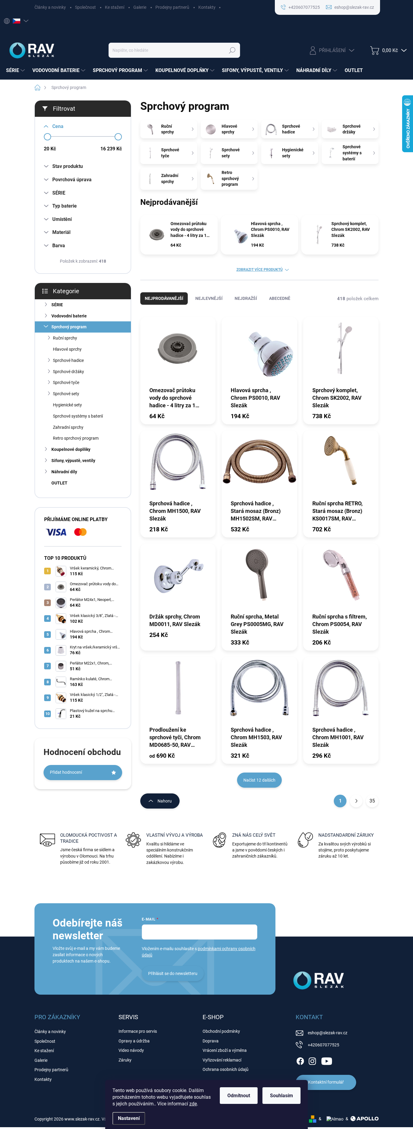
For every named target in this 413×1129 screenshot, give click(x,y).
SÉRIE (57, 304)
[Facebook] (300, 1060)
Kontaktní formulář (326, 1082)
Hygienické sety (67, 404)
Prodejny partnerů (172, 7)
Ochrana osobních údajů (226, 1069)
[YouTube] (326, 1060)
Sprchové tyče (66, 382)
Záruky (125, 1060)
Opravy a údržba (134, 1041)
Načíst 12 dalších (259, 780)
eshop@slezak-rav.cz (327, 1032)
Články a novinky (50, 7)
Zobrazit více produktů (259, 269)
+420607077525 (323, 1044)
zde (193, 1104)
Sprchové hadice (68, 360)
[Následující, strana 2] (356, 801)
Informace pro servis (138, 1031)
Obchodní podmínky (221, 1031)
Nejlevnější (209, 298)
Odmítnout (238, 1095)
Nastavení (129, 1118)
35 (372, 801)
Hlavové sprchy (67, 349)
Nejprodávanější (164, 298)
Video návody (131, 1050)
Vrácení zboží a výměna (225, 1050)
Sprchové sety (66, 393)
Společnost (85, 7)
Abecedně (279, 298)
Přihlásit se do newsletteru (172, 973)
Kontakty (207, 7)
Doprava (211, 1041)
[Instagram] (312, 1060)
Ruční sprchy (65, 338)
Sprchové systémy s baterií (78, 416)
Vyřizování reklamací (222, 1060)
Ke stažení (114, 7)
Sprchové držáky (68, 371)
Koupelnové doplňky (70, 449)
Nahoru (165, 801)
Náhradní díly (64, 471)
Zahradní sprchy (68, 427)
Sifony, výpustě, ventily (73, 460)
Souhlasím (281, 1095)
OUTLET (59, 483)
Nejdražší (246, 298)
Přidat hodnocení (66, 772)
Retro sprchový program (76, 438)
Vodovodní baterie (69, 315)
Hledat (232, 50)
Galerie (139, 7)
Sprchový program (68, 326)
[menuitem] (16, 70)
